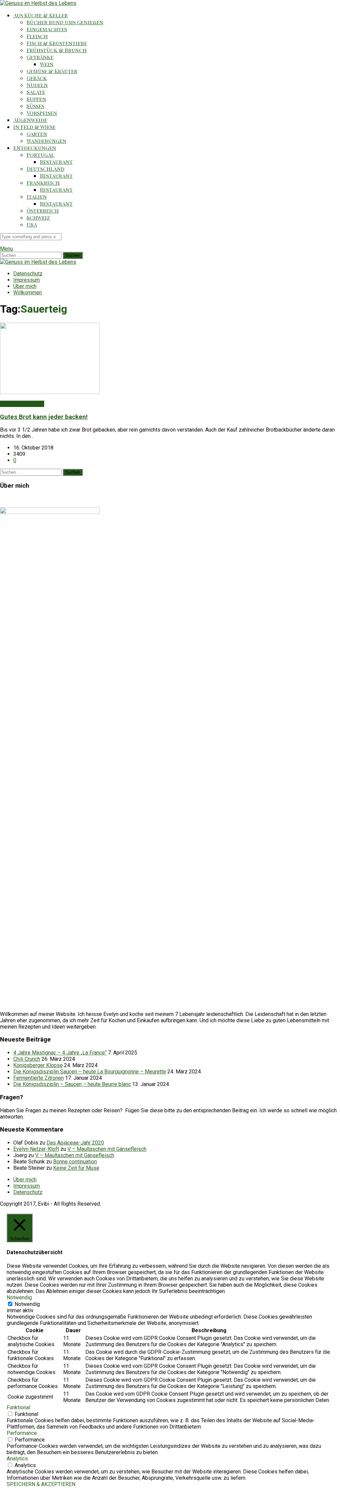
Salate (36, 91)
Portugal (40, 154)
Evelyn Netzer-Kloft (36, 1149)
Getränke (40, 56)
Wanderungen (46, 140)
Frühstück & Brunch (57, 50)
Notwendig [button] (19, 1297)
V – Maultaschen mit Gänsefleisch (106, 1149)
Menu (6, 249)
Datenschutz (27, 273)
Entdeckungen (34, 147)
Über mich (25, 286)
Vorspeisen (42, 112)
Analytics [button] (17, 1458)
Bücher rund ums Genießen (65, 22)
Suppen (36, 98)
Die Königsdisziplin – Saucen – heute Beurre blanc (72, 1084)
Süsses (35, 105)
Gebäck (37, 77)
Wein (46, 63)
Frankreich (43, 182)
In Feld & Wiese (34, 126)
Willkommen (27, 292)
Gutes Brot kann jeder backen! (44, 417)
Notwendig (27, 1304)
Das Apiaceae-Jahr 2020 (75, 1143)
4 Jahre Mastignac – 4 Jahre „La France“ (60, 1052)
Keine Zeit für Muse (76, 1168)
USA (32, 224)
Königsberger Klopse (38, 1065)
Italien (37, 196)
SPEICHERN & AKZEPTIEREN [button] (41, 1484)
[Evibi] (38, 3)
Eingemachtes (47, 29)
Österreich (43, 210)
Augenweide (30, 119)
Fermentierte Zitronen (38, 1078)
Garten (37, 133)
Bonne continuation (75, 1161)
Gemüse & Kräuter (52, 70)
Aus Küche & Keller (40, 15)
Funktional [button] (18, 1407)
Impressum (26, 280)
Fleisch (37, 36)
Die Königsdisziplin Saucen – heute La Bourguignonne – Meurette (89, 1071)
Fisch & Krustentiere (57, 43)
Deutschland (45, 168)
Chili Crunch (26, 1059)
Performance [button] (22, 1433)
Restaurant (56, 161)
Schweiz (38, 217)
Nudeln (37, 84)
